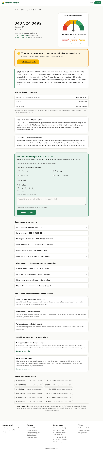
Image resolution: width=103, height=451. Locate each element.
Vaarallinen (65, 40)
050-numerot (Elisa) (59, 437)
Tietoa (91, 3)
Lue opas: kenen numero (24, 369)
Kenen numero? (32, 430)
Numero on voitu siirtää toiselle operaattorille (52, 110)
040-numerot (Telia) (59, 428)
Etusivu (16, 10)
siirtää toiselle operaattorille (67, 125)
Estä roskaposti (32, 435)
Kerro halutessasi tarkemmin (26, 195)
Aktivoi (98, 3)
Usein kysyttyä (32, 437)
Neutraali (82, 40)
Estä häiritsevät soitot (28, 62)
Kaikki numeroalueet (59, 442)
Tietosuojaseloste (84, 430)
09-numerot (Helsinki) (60, 439)
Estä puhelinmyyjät (33, 432)
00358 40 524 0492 (21, 37)
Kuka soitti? (31, 428)
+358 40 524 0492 (21, 35)
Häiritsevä (74, 40)
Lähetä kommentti (26, 212)
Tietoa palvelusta (84, 428)
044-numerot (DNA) (59, 430)
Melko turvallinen (69, 44)
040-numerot (25, 10)
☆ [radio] (18, 188)
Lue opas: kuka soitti (23, 351)
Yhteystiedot (82, 432)
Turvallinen (80, 44)
